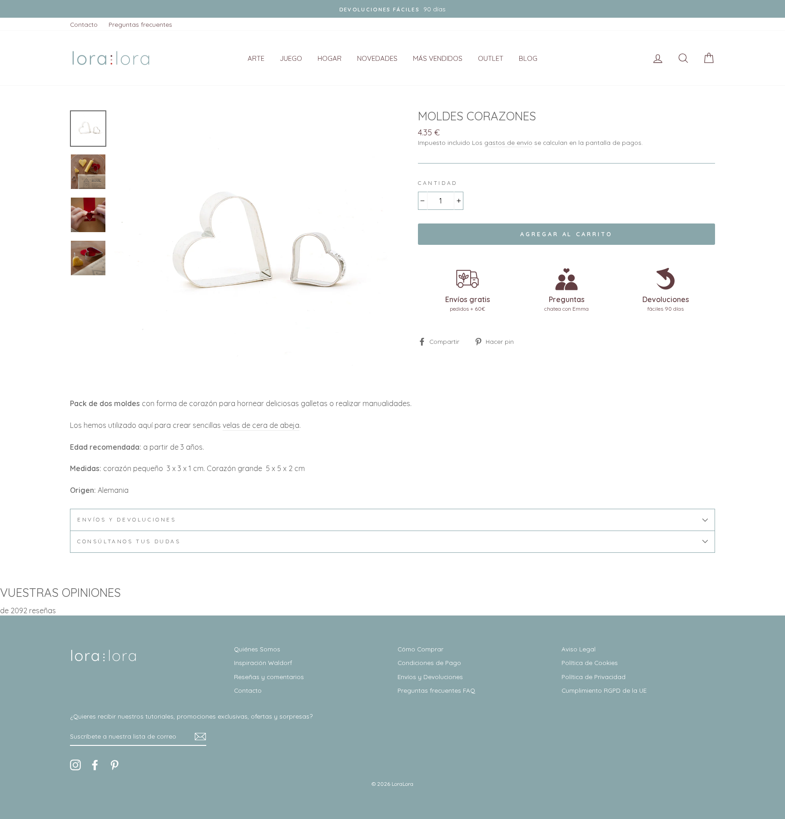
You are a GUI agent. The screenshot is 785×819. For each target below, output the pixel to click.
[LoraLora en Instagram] (75, 764)
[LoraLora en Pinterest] (114, 764)
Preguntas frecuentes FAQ (436, 690)
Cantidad (437, 182)
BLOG (528, 58)
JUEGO (291, 58)
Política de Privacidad (593, 676)
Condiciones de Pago (429, 662)
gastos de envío (508, 142)
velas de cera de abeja (261, 425)
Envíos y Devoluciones (430, 676)
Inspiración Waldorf (263, 662)
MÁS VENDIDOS (437, 58)
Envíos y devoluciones (126, 519)
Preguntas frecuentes (140, 24)
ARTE (256, 58)
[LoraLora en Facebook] (94, 764)
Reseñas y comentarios (269, 676)
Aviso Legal (578, 649)
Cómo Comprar (420, 649)
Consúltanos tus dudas (129, 541)
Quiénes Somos (257, 649)
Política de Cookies (589, 662)
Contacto (84, 24)
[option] (392, 9)
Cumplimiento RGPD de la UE (603, 690)
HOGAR (330, 58)
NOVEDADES (377, 58)
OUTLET (490, 58)
